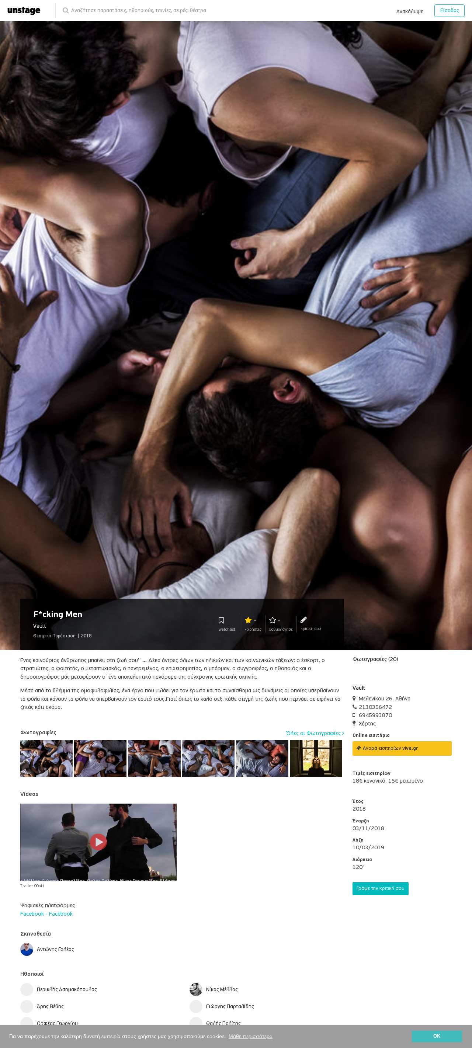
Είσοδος (449, 10)
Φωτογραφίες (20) (375, 659)
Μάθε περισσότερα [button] (251, 1036)
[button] (410, 10)
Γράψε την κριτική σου (381, 888)
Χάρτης (367, 724)
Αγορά (389, 748)
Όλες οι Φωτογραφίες (314, 733)
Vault (359, 688)
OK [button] (436, 1036)
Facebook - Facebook (46, 914)
